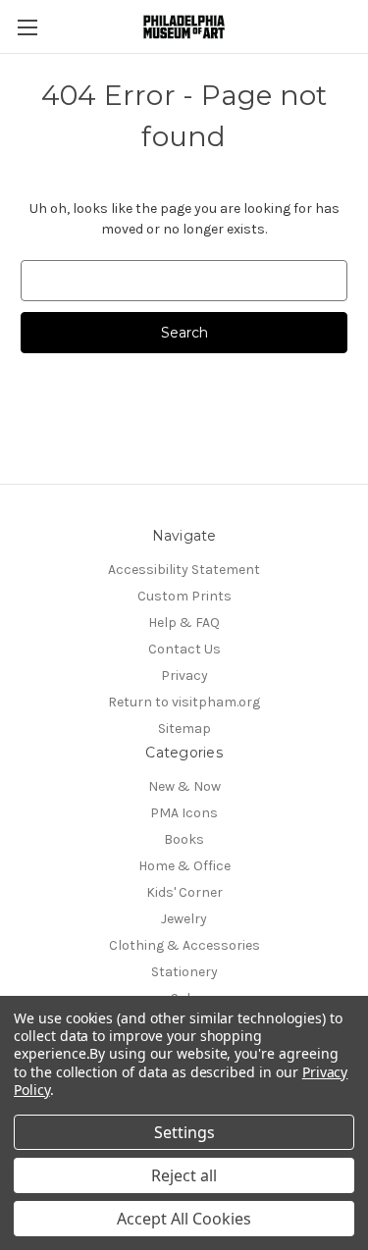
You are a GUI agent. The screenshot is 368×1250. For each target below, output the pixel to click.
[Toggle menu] (27, 27)
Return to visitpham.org (184, 702)
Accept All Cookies (184, 1218)
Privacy (184, 675)
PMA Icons (184, 813)
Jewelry (184, 919)
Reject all (184, 1175)
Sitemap (184, 728)
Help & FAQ (184, 622)
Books (184, 839)
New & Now (184, 786)
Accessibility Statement (184, 569)
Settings (184, 1132)
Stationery (184, 972)
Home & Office (184, 866)
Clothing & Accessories (184, 945)
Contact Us (184, 649)
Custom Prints (184, 596)
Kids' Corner (184, 892)
